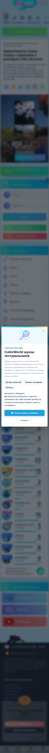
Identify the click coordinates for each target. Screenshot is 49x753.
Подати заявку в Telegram (26, 413)
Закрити (24, 420)
